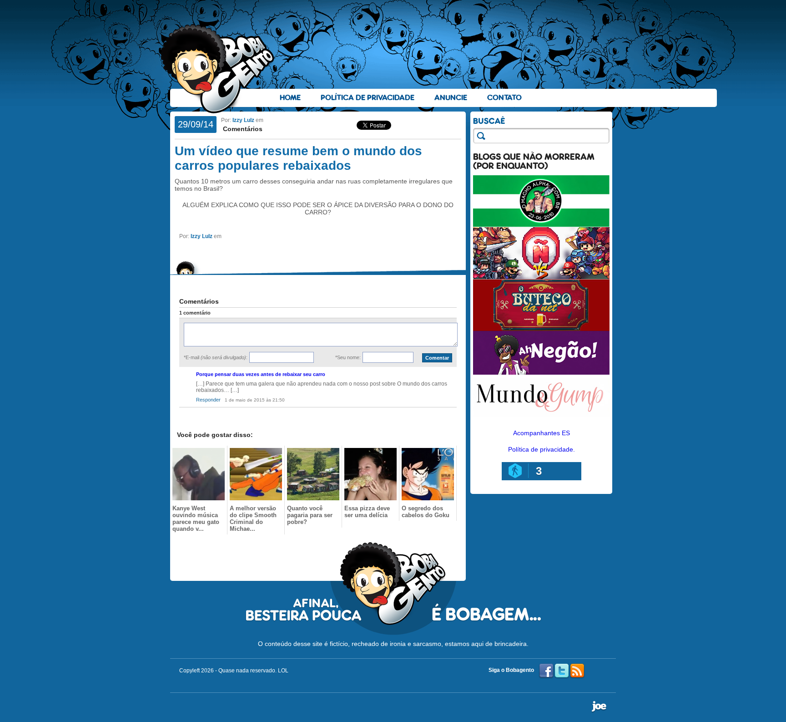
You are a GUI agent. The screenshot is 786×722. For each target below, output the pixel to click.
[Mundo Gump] (541, 418)
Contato (504, 98)
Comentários (241, 128)
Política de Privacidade (367, 98)
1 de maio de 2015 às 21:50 (255, 399)
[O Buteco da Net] (541, 328)
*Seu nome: (348, 357)
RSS (577, 671)
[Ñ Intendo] (541, 276)
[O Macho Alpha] (541, 225)
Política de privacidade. (541, 449)
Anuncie (450, 98)
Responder (208, 399)
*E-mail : (215, 357)
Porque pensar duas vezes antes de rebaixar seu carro (260, 374)
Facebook (546, 671)
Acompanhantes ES (541, 433)
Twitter (561, 671)
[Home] (218, 68)
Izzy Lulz (243, 120)
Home (290, 98)
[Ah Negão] (541, 372)
